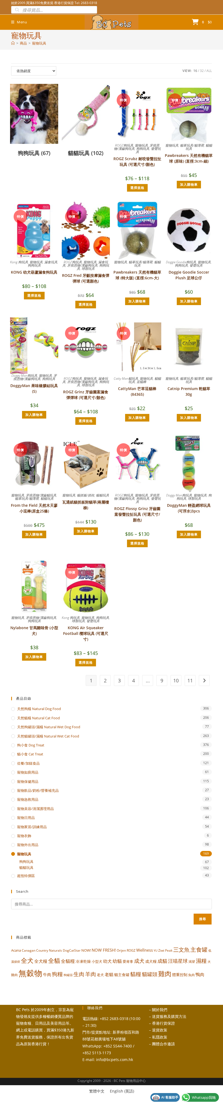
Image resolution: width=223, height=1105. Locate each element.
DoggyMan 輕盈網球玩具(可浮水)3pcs (189, 508)
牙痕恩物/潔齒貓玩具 (41, 495)
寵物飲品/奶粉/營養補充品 (38, 790)
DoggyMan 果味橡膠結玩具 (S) (34, 388)
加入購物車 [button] (189, 184)
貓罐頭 (149, 974)
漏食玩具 (50, 262)
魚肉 (191, 975)
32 (202, 70)
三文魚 (181, 949)
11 (190, 680)
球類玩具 (88, 268)
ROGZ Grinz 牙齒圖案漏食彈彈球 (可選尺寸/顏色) (85, 394)
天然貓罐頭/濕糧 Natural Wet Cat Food (48, 736)
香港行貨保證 (163, 1023)
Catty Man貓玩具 (126, 378)
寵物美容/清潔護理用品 (35, 808)
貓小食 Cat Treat (30, 754)
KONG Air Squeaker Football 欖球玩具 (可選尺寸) (85, 633)
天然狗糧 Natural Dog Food (39, 708)
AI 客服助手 (165, 1097)
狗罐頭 (68, 975)
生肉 (78, 974)
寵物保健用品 (27, 781)
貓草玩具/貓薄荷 (192, 145)
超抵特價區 (26, 875)
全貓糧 (68, 961)
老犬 (100, 974)
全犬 (27, 960)
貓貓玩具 (47, 498)
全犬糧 (40, 961)
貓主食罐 (121, 974)
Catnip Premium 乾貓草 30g (189, 391)
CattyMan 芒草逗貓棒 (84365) (137, 391)
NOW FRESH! (104, 950)
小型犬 (97, 961)
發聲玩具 (196, 265)
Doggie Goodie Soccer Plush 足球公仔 (189, 275)
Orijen (121, 950)
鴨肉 (200, 974)
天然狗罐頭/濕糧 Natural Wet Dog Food (48, 726)
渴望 (191, 961)
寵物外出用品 (27, 844)
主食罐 (198, 949)
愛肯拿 (128, 961)
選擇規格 (137, 187)
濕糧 (201, 960)
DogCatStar (71, 950)
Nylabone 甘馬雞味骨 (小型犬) (34, 630)
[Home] (13, 43)
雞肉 (164, 973)
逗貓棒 (141, 381)
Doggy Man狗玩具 (24, 375)
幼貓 (117, 961)
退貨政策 (159, 1030)
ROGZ (131, 950)
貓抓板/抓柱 (85, 495)
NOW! (86, 950)
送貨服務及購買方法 (169, 1016)
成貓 (162, 961)
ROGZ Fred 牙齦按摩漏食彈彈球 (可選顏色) (85, 278)
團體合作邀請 (163, 1043)
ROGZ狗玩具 (124, 145)
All (209, 70)
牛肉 (47, 974)
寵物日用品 (26, 817)
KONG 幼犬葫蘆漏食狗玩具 (34, 272)
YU (155, 950)
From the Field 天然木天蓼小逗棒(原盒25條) (34, 508)
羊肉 (90, 974)
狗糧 (57, 974)
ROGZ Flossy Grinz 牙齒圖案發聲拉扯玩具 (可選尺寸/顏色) (137, 514)
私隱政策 (159, 1037)
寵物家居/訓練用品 (32, 826)
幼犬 (107, 961)
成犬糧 (151, 961)
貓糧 (135, 974)
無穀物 (30, 973)
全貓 (54, 960)
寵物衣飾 (24, 835)
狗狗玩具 (142, 148)
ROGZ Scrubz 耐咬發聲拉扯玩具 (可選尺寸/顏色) (137, 161)
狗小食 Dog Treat (30, 745)
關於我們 (159, 1009)
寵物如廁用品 (27, 772)
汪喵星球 (178, 961)
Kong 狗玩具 (19, 262)
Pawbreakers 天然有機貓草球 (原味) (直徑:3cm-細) (189, 158)
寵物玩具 (39, 43)
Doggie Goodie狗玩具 (181, 262)
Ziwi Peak (165, 950)
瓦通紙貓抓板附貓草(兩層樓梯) (85, 504)
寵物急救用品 (27, 799)
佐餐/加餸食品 (28, 763)
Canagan (28, 950)
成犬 (139, 960)
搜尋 (202, 919)
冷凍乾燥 (83, 961)
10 (176, 680)
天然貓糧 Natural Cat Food (38, 717)
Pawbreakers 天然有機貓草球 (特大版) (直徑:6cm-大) (137, 275)
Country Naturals (49, 950)
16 (195, 70)
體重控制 (179, 974)
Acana (16, 950)
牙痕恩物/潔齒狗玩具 (82, 265)
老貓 (109, 974)
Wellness (144, 950)
